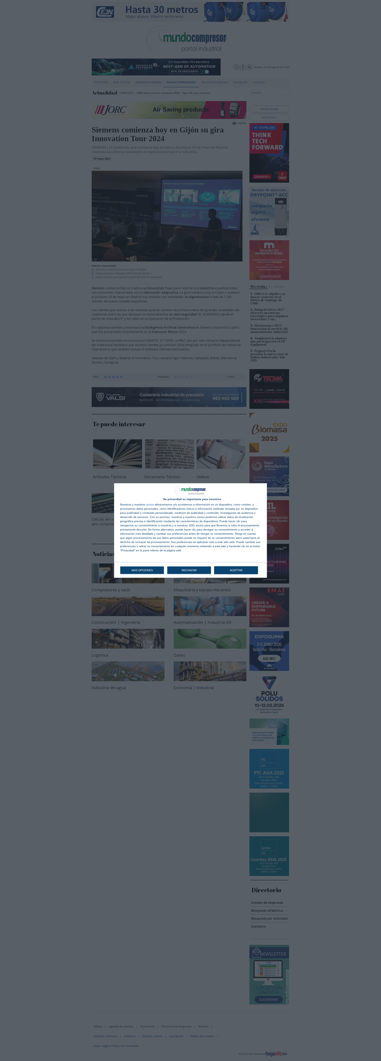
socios (150, 504)
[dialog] (190, 530)
